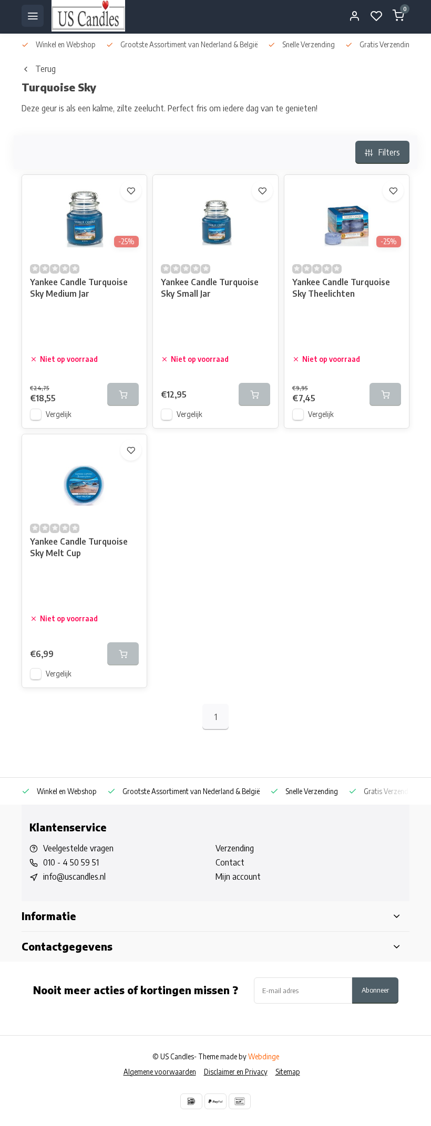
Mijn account (238, 876)
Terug (45, 69)
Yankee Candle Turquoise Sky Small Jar (210, 288)
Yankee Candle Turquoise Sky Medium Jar (79, 288)
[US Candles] (88, 16)
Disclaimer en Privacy (236, 1071)
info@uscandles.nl (74, 876)
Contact (230, 862)
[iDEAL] (191, 1101)
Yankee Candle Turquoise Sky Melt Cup (79, 547)
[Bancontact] (240, 1101)
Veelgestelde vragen (78, 848)
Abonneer (375, 989)
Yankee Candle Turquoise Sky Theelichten (341, 288)
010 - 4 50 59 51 (71, 862)
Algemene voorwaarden (160, 1071)
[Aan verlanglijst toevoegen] (130, 190)
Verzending (235, 848)
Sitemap (287, 1071)
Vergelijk (58, 414)
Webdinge (263, 1056)
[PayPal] (215, 1101)
